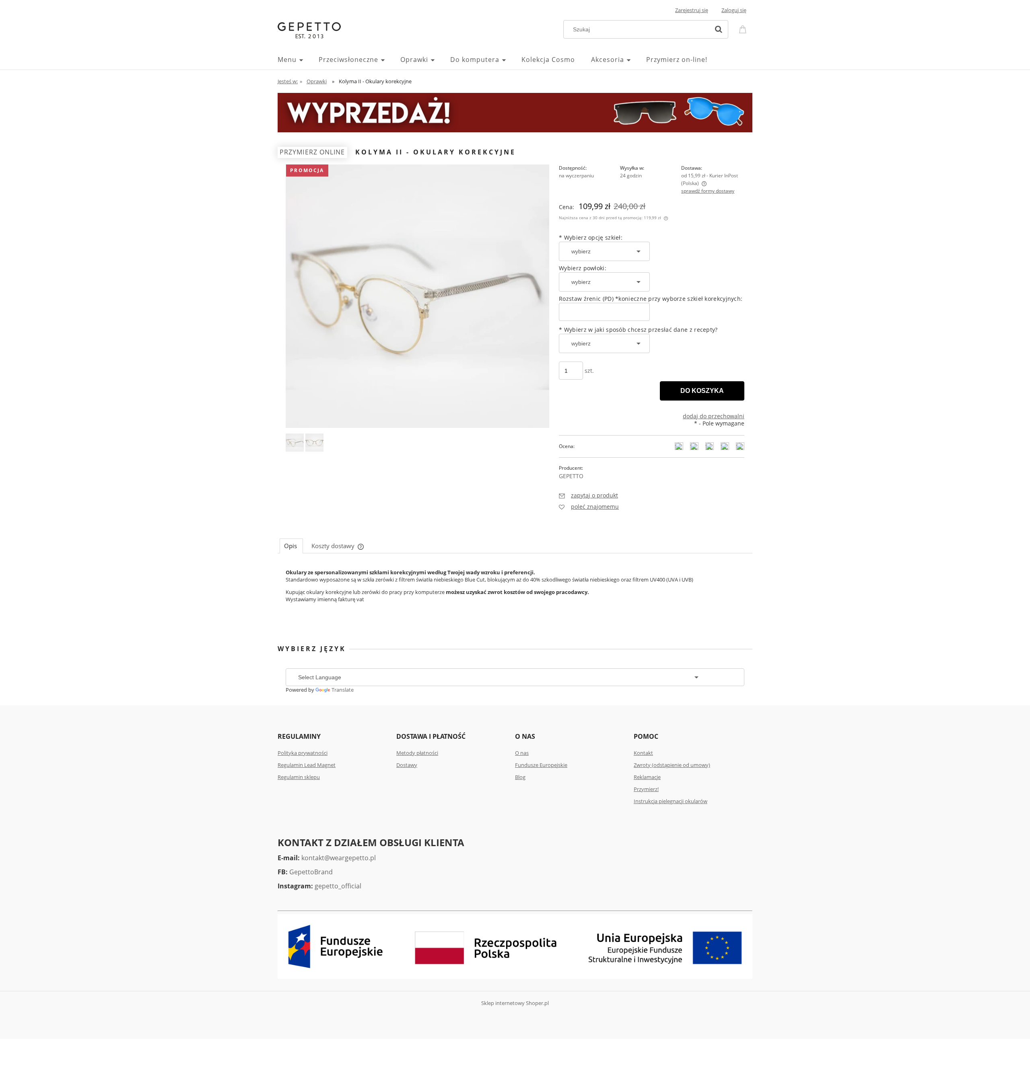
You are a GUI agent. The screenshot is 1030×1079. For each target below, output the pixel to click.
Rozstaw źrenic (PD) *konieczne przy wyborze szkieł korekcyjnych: (650, 298)
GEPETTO (571, 476)
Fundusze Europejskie (541, 765)
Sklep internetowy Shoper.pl (515, 1003)
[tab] (291, 545)
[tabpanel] (515, 588)
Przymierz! (646, 789)
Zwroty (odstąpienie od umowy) (672, 765)
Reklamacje (647, 777)
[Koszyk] (744, 28)
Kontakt (643, 752)
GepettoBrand (311, 871)
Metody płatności (417, 752)
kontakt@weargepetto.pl (338, 857)
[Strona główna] (309, 29)
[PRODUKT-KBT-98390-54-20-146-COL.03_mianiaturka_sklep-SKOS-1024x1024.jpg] (295, 443)
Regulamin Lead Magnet (307, 765)
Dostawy (406, 765)
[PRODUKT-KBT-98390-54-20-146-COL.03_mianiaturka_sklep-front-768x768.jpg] (314, 443)
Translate (343, 689)
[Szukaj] (718, 29)
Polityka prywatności (303, 752)
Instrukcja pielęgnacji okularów (670, 801)
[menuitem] (298, 59)
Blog (520, 777)
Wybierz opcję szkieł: (590, 237)
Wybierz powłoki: (582, 268)
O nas (522, 752)
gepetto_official (338, 886)
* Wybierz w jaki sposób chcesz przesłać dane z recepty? (638, 329)
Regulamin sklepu (299, 777)
